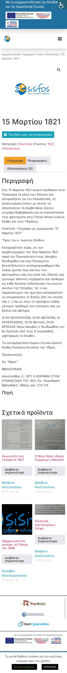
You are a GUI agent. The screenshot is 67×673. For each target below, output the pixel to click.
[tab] (15, 161)
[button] (59, 38)
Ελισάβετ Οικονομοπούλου (14, 573)
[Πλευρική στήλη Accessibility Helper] (62, 4)
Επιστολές (52, 54)
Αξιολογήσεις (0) (20, 168)
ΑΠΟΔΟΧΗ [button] (50, 666)
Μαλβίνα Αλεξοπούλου (12, 485)
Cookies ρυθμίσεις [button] (24, 666)
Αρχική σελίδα (11, 54)
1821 (51, 144)
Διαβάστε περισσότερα (14, 471)
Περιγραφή (15, 160)
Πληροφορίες (37, 160)
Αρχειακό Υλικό (33, 54)
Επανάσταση (11, 148)
